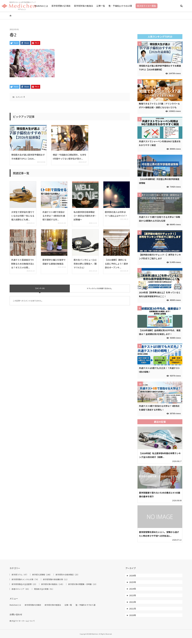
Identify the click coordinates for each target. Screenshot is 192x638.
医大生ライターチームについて (22, 621)
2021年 (132, 608)
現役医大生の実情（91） (44, 589)
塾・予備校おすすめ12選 (120, 6)
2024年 (132, 588)
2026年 (132, 575)
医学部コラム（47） (20, 574)
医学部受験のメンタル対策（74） (25, 579)
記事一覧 (101, 6)
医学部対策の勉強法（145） (52, 584)
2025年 (132, 582)
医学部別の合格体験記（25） (67, 574)
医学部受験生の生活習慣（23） (24, 584)
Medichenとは (41, 6)
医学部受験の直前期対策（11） (56, 579)
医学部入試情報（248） (42, 574)
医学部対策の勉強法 (83, 6)
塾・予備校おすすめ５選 (85, 605)
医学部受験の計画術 (61, 6)
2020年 (132, 615)
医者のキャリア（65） (21, 589)
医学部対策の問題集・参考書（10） (82, 584)
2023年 (132, 595)
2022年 (132, 601)
